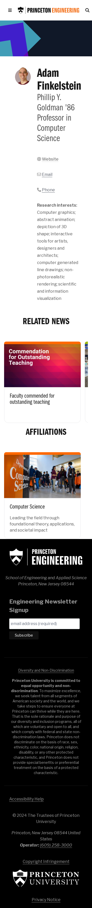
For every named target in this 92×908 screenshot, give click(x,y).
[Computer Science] (42, 492)
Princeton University (46, 878)
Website (50, 159)
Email (47, 174)
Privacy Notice (46, 899)
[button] (11, 10)
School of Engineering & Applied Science (46, 557)
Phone (48, 189)
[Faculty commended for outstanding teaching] (42, 378)
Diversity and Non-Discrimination (46, 670)
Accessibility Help (26, 799)
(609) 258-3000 (56, 845)
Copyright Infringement (46, 861)
